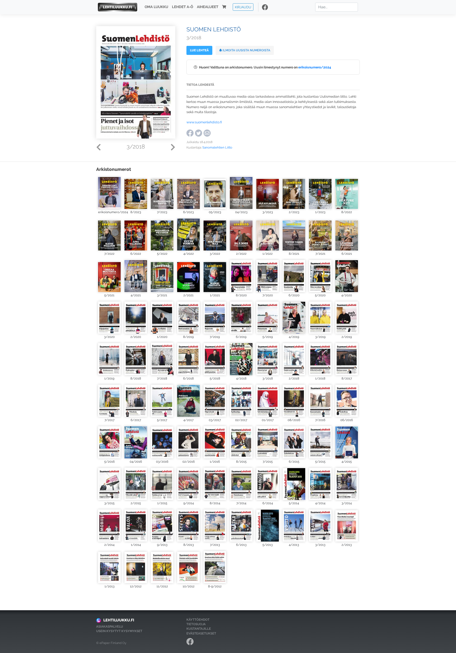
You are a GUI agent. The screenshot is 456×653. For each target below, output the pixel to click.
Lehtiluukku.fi (118, 620)
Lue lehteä (199, 50)
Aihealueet (207, 7)
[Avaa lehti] (109, 192)
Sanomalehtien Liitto (217, 147)
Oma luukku (156, 7)
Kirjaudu (243, 7)
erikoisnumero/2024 (314, 67)
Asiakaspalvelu (109, 626)
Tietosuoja (196, 624)
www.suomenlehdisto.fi (204, 122)
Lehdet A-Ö (182, 7)
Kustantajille (198, 628)
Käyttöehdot (197, 619)
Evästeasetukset (201, 633)
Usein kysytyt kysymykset (119, 631)
